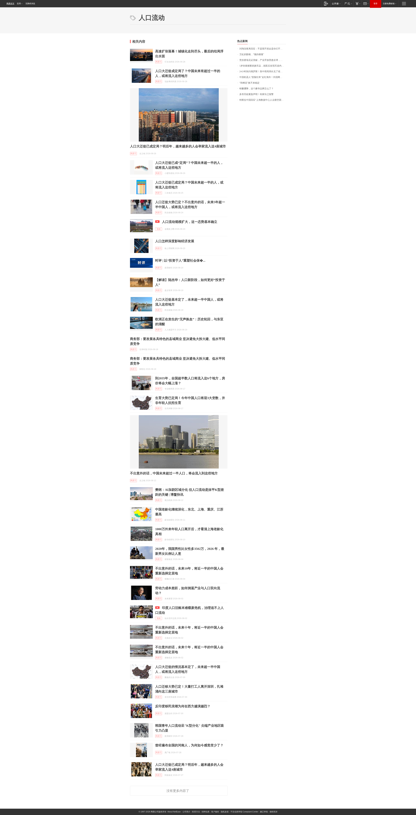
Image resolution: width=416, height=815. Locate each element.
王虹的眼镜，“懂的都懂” (251, 54)
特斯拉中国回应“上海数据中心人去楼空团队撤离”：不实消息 (262, 100)
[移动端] (326, 3)
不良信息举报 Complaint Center (244, 812)
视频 (159, 229)
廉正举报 (264, 812)
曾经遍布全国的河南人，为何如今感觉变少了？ (189, 745)
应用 (19, 3)
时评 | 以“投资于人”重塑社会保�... (180, 260)
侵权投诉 (273, 812)
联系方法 (196, 812)
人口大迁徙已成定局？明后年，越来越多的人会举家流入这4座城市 (178, 146)
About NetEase (174, 812)
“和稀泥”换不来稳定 (249, 83)
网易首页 (10, 3)
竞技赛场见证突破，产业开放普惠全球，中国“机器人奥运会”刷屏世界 (262, 60)
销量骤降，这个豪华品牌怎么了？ (256, 88)
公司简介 (186, 812)
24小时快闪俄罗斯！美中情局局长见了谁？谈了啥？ (262, 71)
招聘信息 (205, 812)
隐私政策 (225, 812)
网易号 (159, 62)
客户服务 (215, 812)
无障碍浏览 (30, 3)
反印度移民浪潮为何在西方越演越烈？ (182, 706)
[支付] (357, 3)
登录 (375, 3)
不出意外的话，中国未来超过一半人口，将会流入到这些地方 (174, 473)
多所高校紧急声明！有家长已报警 (256, 94)
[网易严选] (347, 3)
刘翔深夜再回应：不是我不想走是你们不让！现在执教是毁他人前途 (262, 49)
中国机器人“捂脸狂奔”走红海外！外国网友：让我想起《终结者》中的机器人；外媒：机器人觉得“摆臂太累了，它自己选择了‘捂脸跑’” (262, 77)
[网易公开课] (336, 3)
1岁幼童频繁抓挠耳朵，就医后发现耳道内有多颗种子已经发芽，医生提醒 (262, 66)
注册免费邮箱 (389, 3)
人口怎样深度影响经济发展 (174, 241)
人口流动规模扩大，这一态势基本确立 (189, 222)
